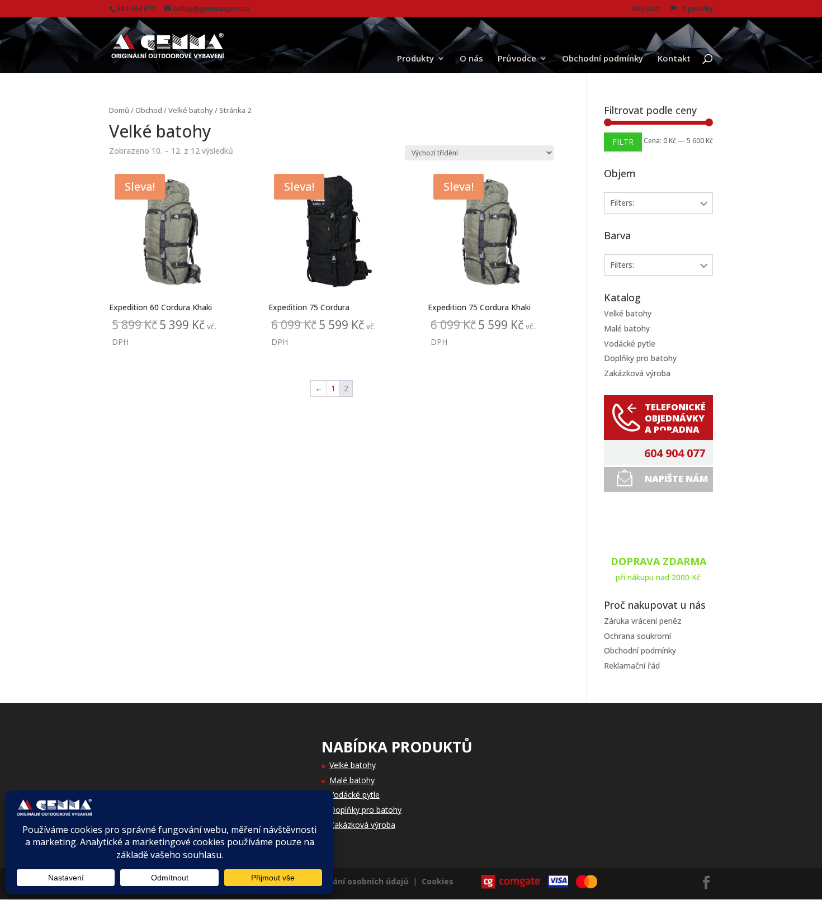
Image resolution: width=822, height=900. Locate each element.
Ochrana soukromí (637, 636)
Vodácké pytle (629, 343)
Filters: (622, 202)
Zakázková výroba (637, 373)
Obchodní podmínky (602, 59)
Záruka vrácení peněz (643, 620)
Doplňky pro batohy (640, 358)
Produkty (415, 59)
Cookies (437, 881)
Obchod (148, 110)
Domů (119, 110)
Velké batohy (190, 110)
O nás (471, 59)
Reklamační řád (632, 665)
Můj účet (646, 9)
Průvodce (517, 59)
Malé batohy (627, 328)
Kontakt (674, 59)
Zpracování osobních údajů (354, 881)
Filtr (623, 141)
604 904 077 (674, 453)
